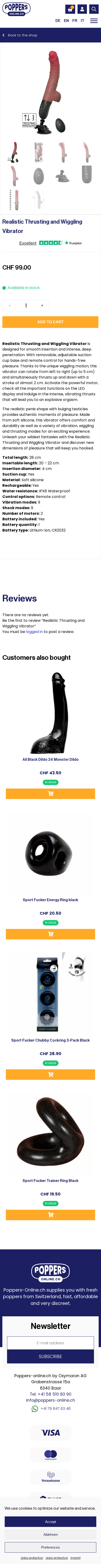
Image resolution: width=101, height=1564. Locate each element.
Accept (50, 1522)
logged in (34, 631)
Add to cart (50, 322)
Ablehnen (50, 1534)
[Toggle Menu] (94, 20)
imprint (75, 1558)
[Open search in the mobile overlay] (94, 9)
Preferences (50, 1547)
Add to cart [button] (50, 794)
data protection (32, 1558)
